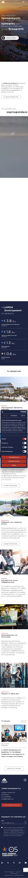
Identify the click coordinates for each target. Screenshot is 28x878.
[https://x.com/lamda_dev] (8, 863)
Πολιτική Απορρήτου (15, 830)
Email (2, 820)
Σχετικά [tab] (23, 415)
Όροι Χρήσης (18, 871)
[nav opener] (26, 2)
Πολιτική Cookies (14, 873)
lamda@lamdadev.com (7, 799)
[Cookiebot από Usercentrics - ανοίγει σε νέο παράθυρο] (20, 412)
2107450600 (7, 796)
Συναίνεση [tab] (5, 415)
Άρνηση (14, 465)
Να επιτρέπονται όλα (14, 457)
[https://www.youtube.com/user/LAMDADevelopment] (26, 863)
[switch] (24, 443)
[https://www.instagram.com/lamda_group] (20, 863)
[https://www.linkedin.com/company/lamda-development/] (2, 863)
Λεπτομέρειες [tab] (14, 415)
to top (25, 780)
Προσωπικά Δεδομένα (9, 871)
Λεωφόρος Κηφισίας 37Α (8, 792)
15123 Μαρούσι (5, 794)
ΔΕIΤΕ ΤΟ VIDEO (11, 37)
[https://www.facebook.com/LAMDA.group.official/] (14, 863)
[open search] (23, 2)
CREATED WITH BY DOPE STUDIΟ (14, 875)
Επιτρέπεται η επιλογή (14, 461)
